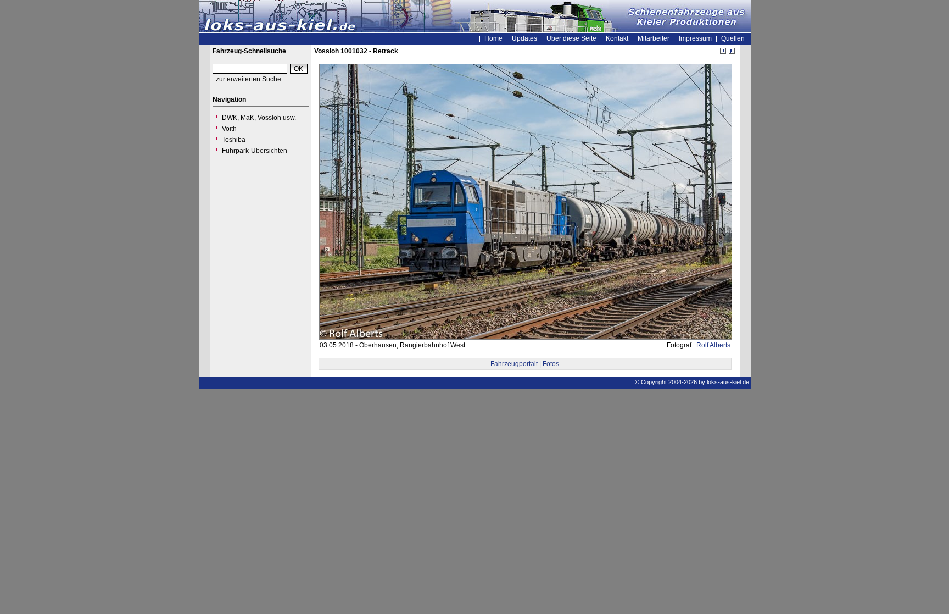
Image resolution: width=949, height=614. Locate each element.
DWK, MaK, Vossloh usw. (259, 117)
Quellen (733, 38)
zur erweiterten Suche (248, 79)
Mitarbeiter (653, 38)
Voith (229, 128)
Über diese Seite (571, 38)
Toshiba (233, 139)
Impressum (695, 38)
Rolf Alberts (712, 345)
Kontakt (617, 38)
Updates (524, 38)
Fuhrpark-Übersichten (254, 150)
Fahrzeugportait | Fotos (524, 364)
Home (493, 38)
